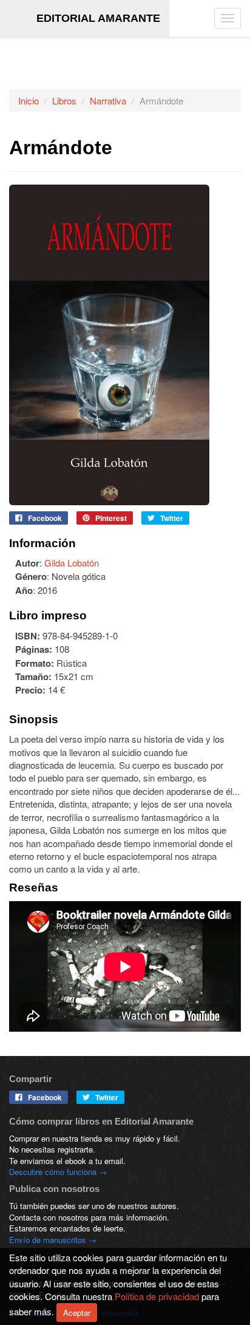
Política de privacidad (100, 1312)
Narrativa (108, 100)
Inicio (28, 100)
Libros (64, 100)
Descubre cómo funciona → (58, 1171)
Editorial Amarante (98, 18)
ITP (208, 1283)
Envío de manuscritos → (52, 1239)
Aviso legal (28, 1312)
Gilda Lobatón (71, 562)
